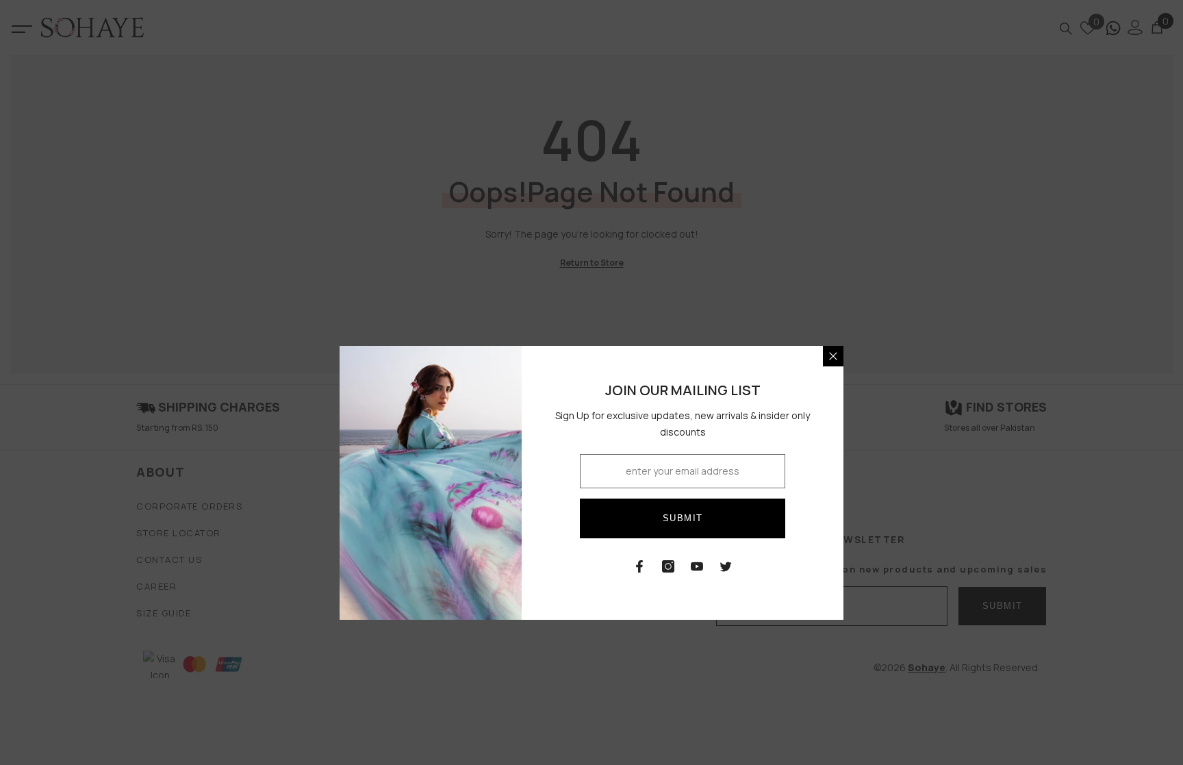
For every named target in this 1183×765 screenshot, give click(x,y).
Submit (683, 518)
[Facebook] (639, 566)
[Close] (833, 356)
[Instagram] (668, 566)
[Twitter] (725, 566)
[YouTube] (697, 566)
